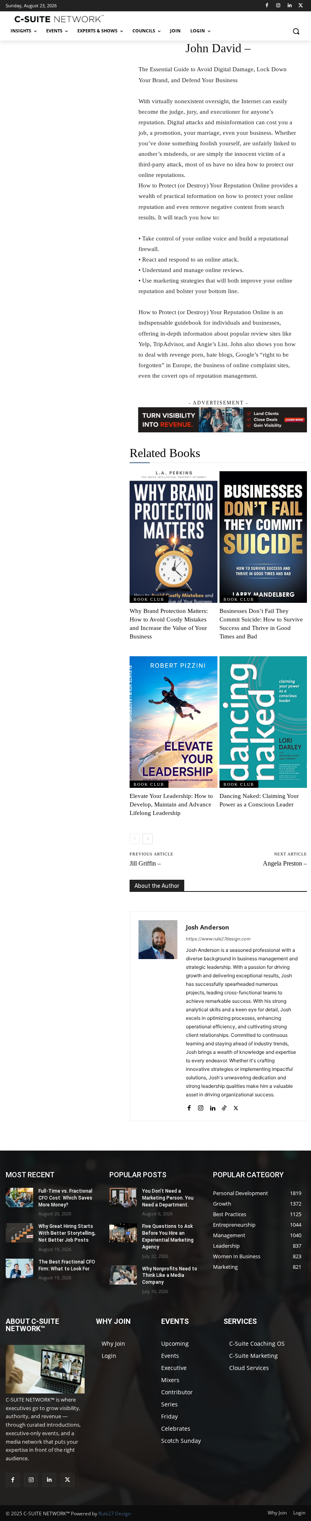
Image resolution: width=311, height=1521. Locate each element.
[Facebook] (267, 6)
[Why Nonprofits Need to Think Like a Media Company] (123, 1275)
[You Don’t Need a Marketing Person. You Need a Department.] (123, 1197)
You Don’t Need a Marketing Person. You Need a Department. (168, 1198)
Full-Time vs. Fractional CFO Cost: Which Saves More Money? (65, 1198)
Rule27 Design (114, 1513)
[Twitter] (300, 6)
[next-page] (148, 839)
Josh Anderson (207, 927)
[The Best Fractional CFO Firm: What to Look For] (19, 1268)
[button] (295, 30)
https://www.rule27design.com (218, 939)
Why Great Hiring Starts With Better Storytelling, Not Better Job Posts (67, 1233)
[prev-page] (135, 839)
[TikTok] (224, 1106)
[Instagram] (278, 6)
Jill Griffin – (145, 863)
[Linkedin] (289, 6)
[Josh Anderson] (157, 1016)
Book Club (149, 599)
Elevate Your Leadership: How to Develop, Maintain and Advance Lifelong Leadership (171, 804)
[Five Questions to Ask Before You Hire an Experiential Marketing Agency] (123, 1232)
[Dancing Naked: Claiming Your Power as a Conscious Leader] (263, 722)
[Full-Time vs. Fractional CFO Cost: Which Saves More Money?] (19, 1197)
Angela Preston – (285, 863)
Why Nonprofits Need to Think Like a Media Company (169, 1275)
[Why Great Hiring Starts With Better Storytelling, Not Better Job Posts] (19, 1232)
